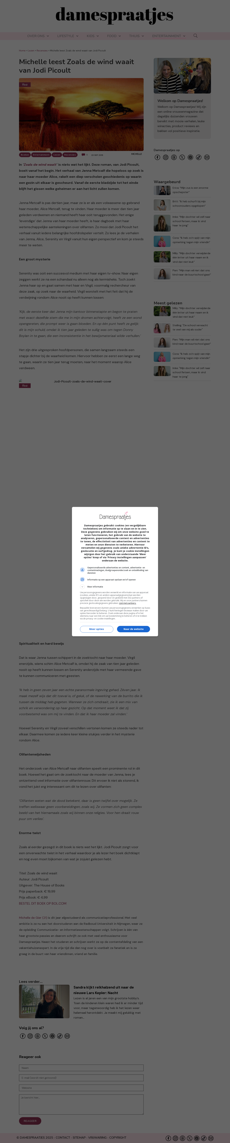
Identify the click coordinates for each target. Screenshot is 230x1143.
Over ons (36, 36)
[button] (115, 586)
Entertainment (166, 36)
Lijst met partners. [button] (127, 603)
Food (112, 36)
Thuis (134, 36)
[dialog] (115, 571)
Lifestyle (65, 36)
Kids (90, 36)
